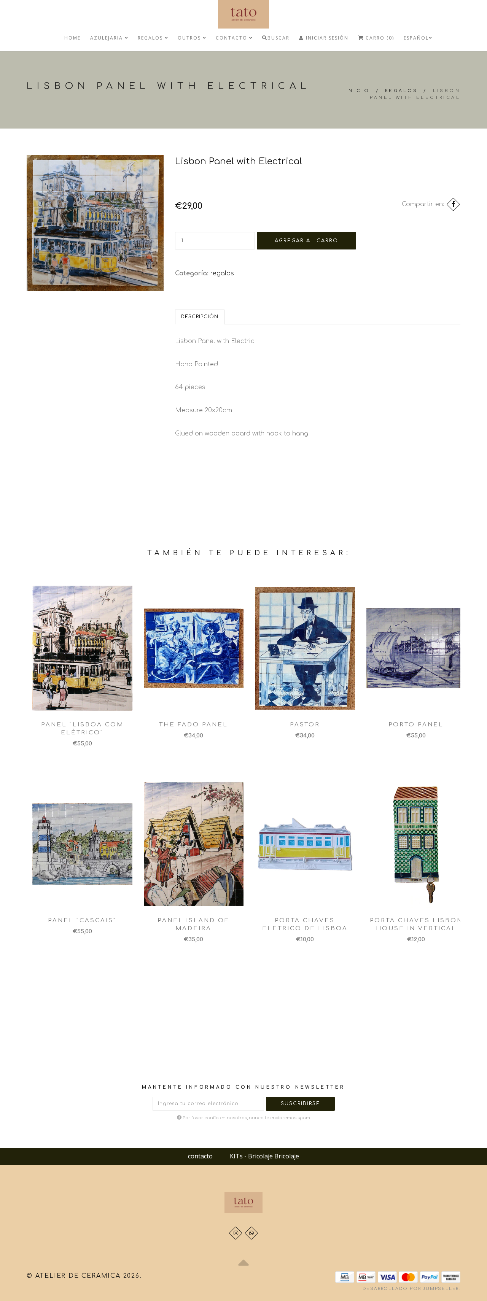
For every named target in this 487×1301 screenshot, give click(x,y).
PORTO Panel (416, 724)
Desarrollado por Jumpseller (411, 1288)
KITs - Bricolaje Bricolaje (264, 1156)
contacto (200, 1156)
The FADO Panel (193, 724)
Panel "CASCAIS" (82, 920)
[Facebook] (453, 204)
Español (416, 38)
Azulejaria (107, 38)
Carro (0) (379, 38)
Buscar (278, 38)
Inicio (357, 90)
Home (72, 38)
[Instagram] (235, 1233)
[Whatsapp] (251, 1233)
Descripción (199, 316)
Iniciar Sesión (326, 38)
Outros (190, 38)
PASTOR (305, 724)
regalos (151, 38)
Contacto (232, 38)
